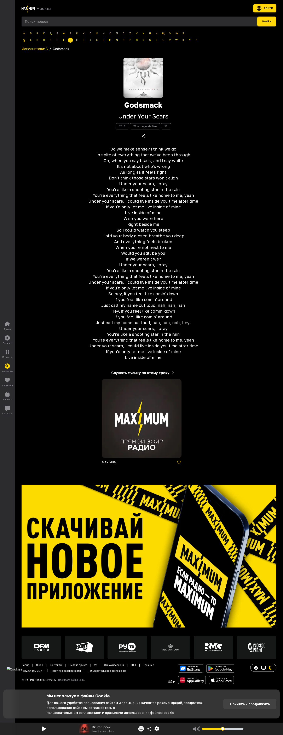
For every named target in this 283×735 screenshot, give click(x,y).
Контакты (56, 665)
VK (95, 665)
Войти (268, 8)
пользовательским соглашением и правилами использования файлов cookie (110, 713)
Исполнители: (35, 49)
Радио (25, 665)
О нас (39, 665)
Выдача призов (78, 665)
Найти (266, 21)
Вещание (148, 665)
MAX (133, 665)
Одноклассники (114, 665)
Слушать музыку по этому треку (140, 372)
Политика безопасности (66, 670)
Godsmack (143, 105)
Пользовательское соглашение (107, 670)
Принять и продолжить (250, 704)
